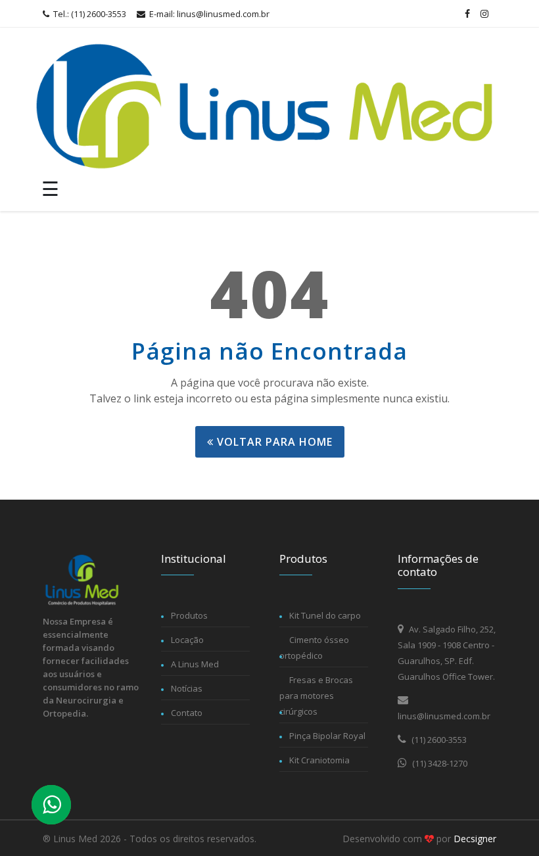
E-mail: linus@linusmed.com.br (208, 14)
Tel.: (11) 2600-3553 (88, 14)
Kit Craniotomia (319, 760)
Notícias (186, 688)
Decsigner (475, 838)
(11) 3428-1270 (438, 763)
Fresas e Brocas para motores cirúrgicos (316, 695)
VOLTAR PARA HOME (273, 442)
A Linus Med (195, 664)
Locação (187, 640)
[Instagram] (484, 13)
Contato (186, 713)
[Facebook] (467, 13)
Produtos (189, 615)
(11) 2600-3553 (438, 740)
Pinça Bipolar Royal (327, 736)
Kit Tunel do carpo (325, 615)
